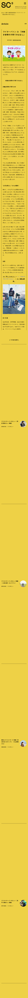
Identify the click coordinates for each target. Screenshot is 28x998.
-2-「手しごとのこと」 (9, 276)
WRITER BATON (12, 12)
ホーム (2, 12)
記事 (6, 12)
